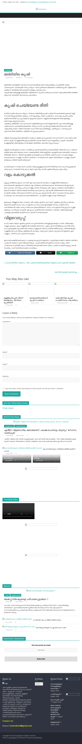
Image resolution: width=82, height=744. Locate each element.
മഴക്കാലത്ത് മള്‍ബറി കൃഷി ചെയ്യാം (39, 299)
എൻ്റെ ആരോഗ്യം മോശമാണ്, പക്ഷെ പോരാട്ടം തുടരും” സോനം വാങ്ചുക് (40, 431)
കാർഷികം (8, 70)
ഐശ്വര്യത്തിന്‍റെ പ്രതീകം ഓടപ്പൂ (46, 457)
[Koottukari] (4, 15)
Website (5, 376)
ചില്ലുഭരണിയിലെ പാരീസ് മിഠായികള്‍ (14, 457)
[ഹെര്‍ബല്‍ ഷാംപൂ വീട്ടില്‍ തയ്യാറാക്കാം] (17, 619)
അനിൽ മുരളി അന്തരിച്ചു (67, 272)
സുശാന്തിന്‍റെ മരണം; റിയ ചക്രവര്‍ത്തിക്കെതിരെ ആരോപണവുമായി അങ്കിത (38, 262)
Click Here (7, 408)
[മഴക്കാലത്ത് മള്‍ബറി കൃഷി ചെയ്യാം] (41, 284)
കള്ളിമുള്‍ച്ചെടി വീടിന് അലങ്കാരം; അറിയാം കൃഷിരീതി (13, 300)
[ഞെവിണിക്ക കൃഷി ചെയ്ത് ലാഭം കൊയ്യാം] (67, 284)
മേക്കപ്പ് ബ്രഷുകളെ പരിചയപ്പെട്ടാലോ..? (26, 599)
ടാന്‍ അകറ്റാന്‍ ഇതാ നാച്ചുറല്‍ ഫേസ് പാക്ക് (51, 628)
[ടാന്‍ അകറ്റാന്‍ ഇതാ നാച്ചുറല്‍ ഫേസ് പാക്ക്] (18, 627)
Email (5, 364)
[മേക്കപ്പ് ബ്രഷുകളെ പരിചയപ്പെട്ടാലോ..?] (41, 591)
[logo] (5, 683)
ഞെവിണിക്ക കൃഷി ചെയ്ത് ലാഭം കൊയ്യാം (67, 299)
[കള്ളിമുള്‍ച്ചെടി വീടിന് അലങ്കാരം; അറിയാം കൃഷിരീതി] (15, 284)
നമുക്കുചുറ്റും (9, 426)
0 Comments (29, 78)
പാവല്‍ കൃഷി (55, 694)
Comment (6, 321)
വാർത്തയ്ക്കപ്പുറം (20, 426)
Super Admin (20, 435)
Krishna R (19, 78)
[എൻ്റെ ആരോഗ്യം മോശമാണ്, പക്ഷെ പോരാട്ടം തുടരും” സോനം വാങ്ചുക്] (41, 422)
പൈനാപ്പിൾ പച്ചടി (57, 700)
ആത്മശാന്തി (55, 722)
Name (5, 352)
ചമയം (7, 595)
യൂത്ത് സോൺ (15, 595)
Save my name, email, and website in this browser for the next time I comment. (34, 388)
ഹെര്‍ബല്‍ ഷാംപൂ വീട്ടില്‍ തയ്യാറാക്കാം (47, 620)
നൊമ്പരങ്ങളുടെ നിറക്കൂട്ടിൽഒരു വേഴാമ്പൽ (41, 2)
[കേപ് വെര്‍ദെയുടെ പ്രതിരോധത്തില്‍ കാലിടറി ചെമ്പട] (22, 448)
